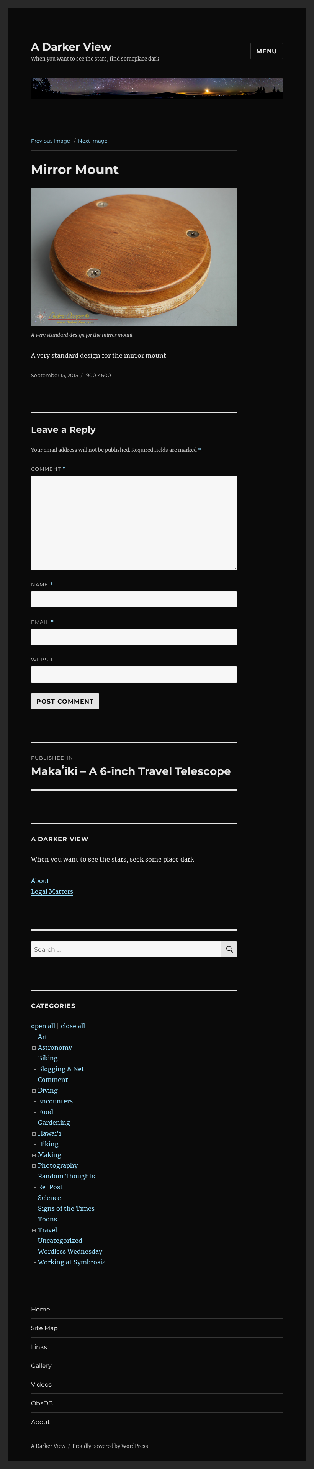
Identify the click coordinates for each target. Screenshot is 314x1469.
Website (44, 660)
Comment (48, 469)
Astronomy (55, 1047)
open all (43, 1026)
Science (49, 1197)
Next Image (93, 141)
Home (40, 1309)
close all (73, 1026)
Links (39, 1347)
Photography (58, 1165)
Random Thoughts (66, 1176)
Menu (266, 51)
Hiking (48, 1144)
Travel (47, 1230)
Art (42, 1037)
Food (45, 1112)
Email (42, 622)
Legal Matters (52, 891)
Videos (41, 1384)
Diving (48, 1090)
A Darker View (71, 46)
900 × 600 (98, 375)
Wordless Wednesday (70, 1251)
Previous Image (50, 141)
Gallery (41, 1365)
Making (49, 1155)
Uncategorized (60, 1240)
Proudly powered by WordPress (110, 1446)
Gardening (54, 1122)
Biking (48, 1058)
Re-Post (50, 1187)
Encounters (55, 1101)
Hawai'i (49, 1133)
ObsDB (42, 1403)
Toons (47, 1219)
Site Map (44, 1328)
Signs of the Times (66, 1208)
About (40, 881)
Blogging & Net (61, 1069)
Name (42, 584)
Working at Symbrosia (72, 1262)
